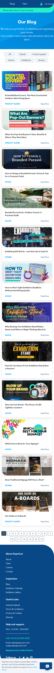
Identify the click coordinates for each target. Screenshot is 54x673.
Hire (25, 4)
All (10, 54)
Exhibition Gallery (13, 592)
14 (36, 539)
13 (30, 539)
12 (24, 539)
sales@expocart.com (20, 642)
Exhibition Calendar (14, 588)
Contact (9, 571)
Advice (11, 60)
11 (18, 539)
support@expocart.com (16, 645)
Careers (9, 567)
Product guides (39, 54)
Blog (8, 584)
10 (12, 539)
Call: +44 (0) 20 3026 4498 (17, 638)
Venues (41, 60)
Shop (12, 4)
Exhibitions (26, 60)
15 (42, 539)
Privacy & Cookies (14, 613)
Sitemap (9, 617)
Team (8, 563)
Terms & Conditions (14, 609)
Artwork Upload (13, 605)
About (8, 559)
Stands (23, 54)
